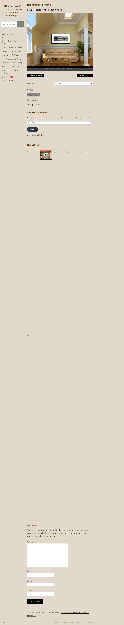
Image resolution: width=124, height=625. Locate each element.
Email (30, 581)
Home (29, 10)
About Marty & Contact (11, 55)
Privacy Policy (7, 80)
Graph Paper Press (89, 622)
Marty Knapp (12, 6)
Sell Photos (73, 622)
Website (30, 590)
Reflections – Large (85, 75)
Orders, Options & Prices (12, 47)
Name (30, 571)
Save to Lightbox (32, 100)
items (38, 10)
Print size (31, 84)
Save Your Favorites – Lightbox (10, 71)
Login (3, 622)
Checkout (7, 76)
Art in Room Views (53, 10)
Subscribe (33, 129)
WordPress (64, 622)
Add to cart (33, 95)
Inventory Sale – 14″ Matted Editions (10, 36)
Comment (32, 542)
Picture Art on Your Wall (11, 51)
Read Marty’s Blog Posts (11, 58)
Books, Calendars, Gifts (11, 66)
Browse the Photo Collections (9, 42)
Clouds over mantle (35, 75)
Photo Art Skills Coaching (12, 62)
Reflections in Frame (39, 4)
